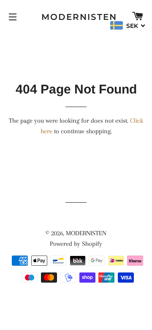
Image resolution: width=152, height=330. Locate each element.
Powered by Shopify (76, 244)
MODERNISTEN (76, 17)
